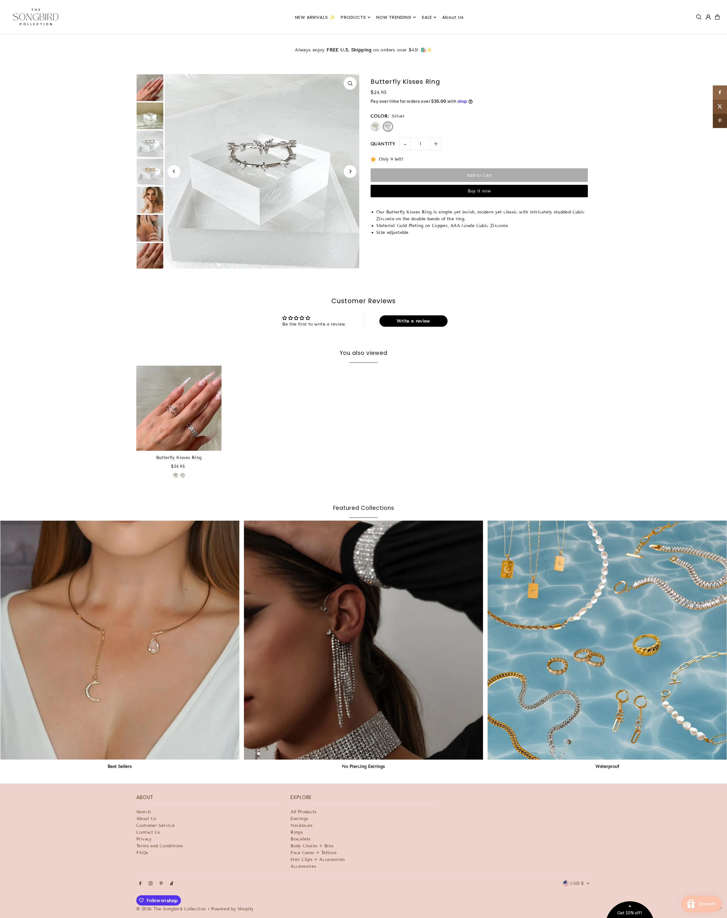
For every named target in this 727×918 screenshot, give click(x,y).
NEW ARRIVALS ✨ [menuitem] (315, 17)
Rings (297, 832)
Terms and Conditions (159, 845)
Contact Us (148, 832)
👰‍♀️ (363, 46)
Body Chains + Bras (312, 845)
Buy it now (479, 191)
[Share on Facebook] (720, 92)
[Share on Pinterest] (720, 121)
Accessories (303, 866)
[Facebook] (140, 883)
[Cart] (717, 17)
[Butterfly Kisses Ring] (179, 408)
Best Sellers (120, 766)
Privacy (144, 839)
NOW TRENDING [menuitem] (394, 17)
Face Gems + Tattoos (314, 852)
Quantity (383, 143)
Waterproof (607, 766)
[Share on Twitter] (720, 107)
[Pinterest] (161, 883)
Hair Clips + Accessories (318, 859)
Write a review (413, 321)
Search (143, 811)
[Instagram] (150, 883)
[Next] (350, 171)
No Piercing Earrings (363, 766)
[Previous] (174, 171)
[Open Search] (698, 17)
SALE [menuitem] (427, 17)
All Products (304, 811)
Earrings (299, 818)
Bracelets (300, 839)
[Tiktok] (171, 883)
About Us (146, 818)
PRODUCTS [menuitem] (353, 17)
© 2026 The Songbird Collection (172, 908)
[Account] (708, 17)
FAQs (142, 852)
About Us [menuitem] (453, 17)
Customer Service (155, 825)
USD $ (577, 883)
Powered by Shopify (232, 908)
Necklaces (301, 825)
